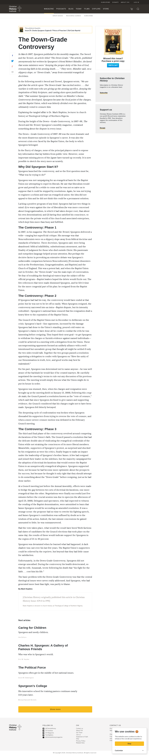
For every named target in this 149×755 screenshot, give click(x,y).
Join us (78, 734)
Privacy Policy (80, 741)
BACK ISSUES (58, 16)
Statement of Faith (82, 737)
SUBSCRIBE (88, 16)
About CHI (125, 2)
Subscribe (105, 2)
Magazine (49, 9)
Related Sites (80, 743)
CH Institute (49, 730)
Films (87, 9)
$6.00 (119, 52)
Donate (115, 2)
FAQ (77, 739)
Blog (71, 9)
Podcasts (61, 9)
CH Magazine (49, 733)
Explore (96, 9)
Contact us (79, 728)
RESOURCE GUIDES (73, 16)
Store (106, 9)
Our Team (79, 732)
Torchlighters (49, 735)
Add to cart (113, 65)
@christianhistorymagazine (53, 737)
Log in (136, 2)
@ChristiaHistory (50, 728)
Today (79, 9)
